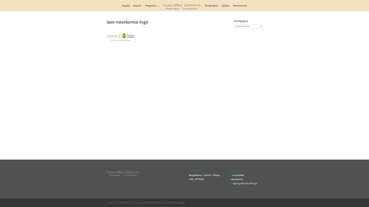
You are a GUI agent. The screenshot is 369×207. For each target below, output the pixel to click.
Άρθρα (225, 6)
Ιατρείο (137, 6)
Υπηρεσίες (150, 6)
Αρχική (126, 6)
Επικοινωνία (240, 6)
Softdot (181, 202)
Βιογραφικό (211, 6)
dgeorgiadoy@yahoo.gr (245, 183)
